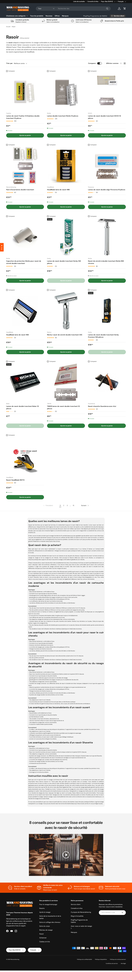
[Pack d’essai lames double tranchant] (25, 165)
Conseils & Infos (92, 1)
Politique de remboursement (118, 959)
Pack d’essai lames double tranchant (20, 190)
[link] (48, 505)
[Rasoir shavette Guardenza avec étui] (107, 382)
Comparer (92, 63)
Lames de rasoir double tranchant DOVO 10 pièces (104, 117)
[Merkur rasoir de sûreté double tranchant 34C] (66, 311)
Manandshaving (15, 959)
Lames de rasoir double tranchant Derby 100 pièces (64, 262)
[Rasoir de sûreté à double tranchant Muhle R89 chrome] (107, 237)
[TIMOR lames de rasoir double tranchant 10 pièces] (66, 382)
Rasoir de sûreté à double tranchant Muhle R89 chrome (106, 262)
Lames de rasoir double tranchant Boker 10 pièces (22, 407)
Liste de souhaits (79, 1)
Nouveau (49, 16)
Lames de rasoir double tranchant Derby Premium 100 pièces (103, 336)
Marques (65, 16)
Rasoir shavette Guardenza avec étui (102, 406)
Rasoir (13, 26)
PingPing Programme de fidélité (95, 16)
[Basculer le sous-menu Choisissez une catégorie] (27, 16)
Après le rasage (44, 912)
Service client (75, 904)
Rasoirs (72, 558)
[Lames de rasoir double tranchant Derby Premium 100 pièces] (107, 311)
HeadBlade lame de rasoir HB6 (58, 190)
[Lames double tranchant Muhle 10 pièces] (66, 92)
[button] (125, 8)
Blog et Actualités (77, 916)
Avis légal (123, 963)
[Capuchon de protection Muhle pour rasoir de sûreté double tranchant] (25, 237)
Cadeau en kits (44, 942)
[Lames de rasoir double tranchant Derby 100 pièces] (66, 237)
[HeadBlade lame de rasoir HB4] (25, 311)
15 (73, 505)
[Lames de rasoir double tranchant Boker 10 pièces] (25, 382)
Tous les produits (36, 16)
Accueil (8, 26)
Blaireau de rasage (46, 930)
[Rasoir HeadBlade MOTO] (25, 456)
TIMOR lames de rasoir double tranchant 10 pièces (63, 407)
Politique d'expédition (101, 959)
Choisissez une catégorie (16, 16)
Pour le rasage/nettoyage (48, 904)
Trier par (9, 63)
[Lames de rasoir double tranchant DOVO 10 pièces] (107, 92)
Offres (57, 16)
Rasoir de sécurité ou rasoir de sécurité (40, 563)
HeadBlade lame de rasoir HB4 (17, 335)
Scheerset (42, 938)
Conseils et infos (76, 908)
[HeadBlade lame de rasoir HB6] (66, 165)
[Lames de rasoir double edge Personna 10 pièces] (107, 165)
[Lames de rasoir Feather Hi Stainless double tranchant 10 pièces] (25, 92)
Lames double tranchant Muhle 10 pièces (62, 116)
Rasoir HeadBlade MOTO (15, 480)
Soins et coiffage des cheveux (49, 922)
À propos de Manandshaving (81, 912)
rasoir (90, 789)
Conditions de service (112, 963)
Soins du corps (44, 926)
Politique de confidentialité (84, 959)
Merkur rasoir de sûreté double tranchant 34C (64, 335)
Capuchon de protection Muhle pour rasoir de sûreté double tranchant (23, 262)
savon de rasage (99, 789)
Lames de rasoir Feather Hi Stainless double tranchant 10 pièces (23, 117)
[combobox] (73, 8)
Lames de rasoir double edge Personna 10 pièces (106, 190)
